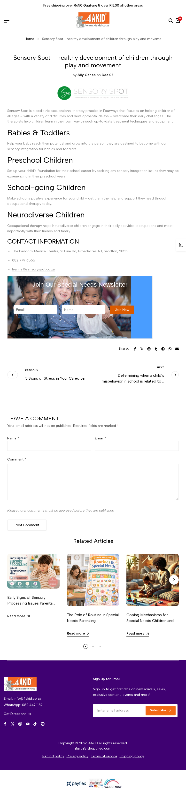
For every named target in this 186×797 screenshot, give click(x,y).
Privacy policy (77, 756)
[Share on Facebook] (135, 349)
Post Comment (27, 525)
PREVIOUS (31, 370)
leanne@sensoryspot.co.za (33, 269)
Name (13, 438)
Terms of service (104, 756)
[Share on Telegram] (163, 349)
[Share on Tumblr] (156, 349)
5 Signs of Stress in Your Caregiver (55, 378)
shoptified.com (99, 748)
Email (100, 438)
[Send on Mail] (177, 349)
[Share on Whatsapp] (170, 349)
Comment (16, 459)
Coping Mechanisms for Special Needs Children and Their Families (150, 621)
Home (29, 39)
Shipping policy (132, 756)
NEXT (160, 367)
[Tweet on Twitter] (142, 349)
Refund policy (53, 756)
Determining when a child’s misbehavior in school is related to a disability (133, 381)
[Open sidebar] (181, 245)
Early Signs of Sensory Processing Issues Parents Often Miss (30, 603)
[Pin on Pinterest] (149, 349)
